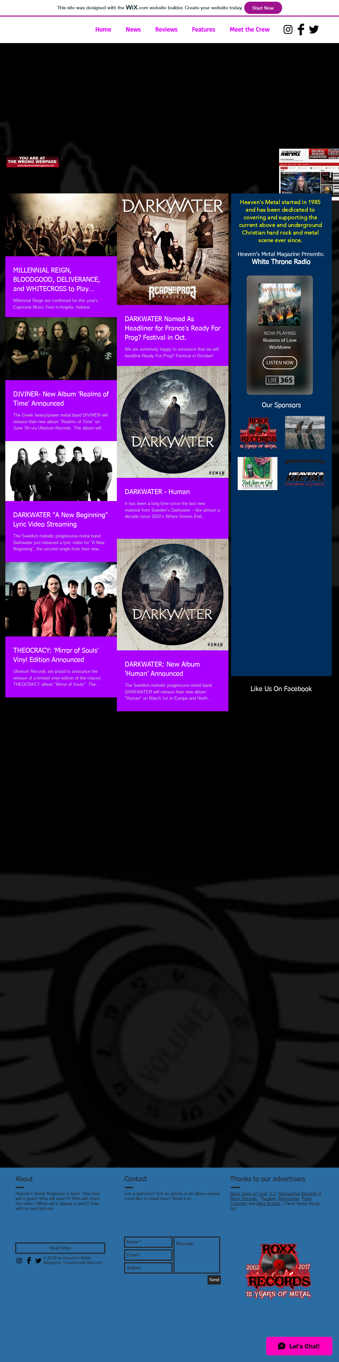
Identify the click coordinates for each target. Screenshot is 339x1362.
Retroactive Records (298, 1193)
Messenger (288, 1198)
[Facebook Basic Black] (301, 29)
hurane (269, 1198)
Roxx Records (243, 1198)
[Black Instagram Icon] (288, 29)
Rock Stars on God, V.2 (253, 1193)
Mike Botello (268, 1203)
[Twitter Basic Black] (314, 29)
